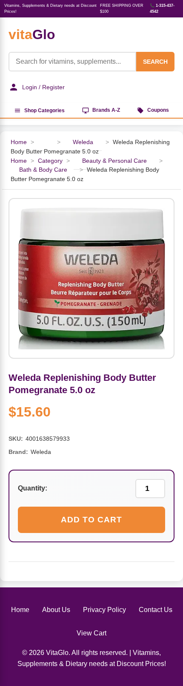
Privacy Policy (104, 609)
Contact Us (155, 609)
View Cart (91, 633)
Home (19, 142)
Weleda (83, 142)
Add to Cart (91, 519)
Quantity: (32, 488)
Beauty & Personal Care (114, 161)
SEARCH (155, 61)
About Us (56, 609)
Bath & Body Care (43, 170)
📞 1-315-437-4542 (162, 8)
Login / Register (43, 87)
